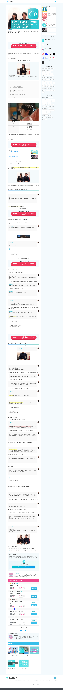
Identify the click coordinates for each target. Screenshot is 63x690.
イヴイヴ (44, 104)
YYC (53, 99)
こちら (9, 550)
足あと (44, 90)
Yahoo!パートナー (48, 99)
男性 (43, 86)
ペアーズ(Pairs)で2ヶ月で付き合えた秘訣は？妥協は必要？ (18, 94)
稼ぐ (54, 86)
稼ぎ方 (51, 86)
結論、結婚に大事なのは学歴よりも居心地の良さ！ (16, 95)
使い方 (52, 77)
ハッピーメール (45, 110)
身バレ (47, 90)
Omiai (47, 97)
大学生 (54, 79)
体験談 (48, 77)
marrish (44, 97)
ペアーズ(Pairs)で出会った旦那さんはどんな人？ (16, 90)
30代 (46, 68)
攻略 (46, 84)
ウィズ (48, 104)
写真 (43, 79)
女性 (43, 81)
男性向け (47, 86)
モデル (53, 75)
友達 (50, 79)
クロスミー (52, 104)
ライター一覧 (9, 684)
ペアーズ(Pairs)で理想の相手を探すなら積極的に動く (17, 87)
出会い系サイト (50, 117)
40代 (49, 68)
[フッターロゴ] (11, 677)
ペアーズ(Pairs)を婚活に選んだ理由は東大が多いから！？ (17, 86)
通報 (53, 90)
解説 (48, 88)
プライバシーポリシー (36, 684)
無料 (52, 84)
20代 (43, 68)
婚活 (50, 81)
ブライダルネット (51, 110)
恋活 (43, 84)
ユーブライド (45, 117)
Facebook (44, 70)
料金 (49, 84)
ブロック (44, 75)
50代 (52, 68)
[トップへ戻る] (55, 678)
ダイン (49, 108)
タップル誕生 (45, 108)
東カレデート (45, 119)
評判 (51, 88)
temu (48, 70)
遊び (43, 92)
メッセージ (48, 75)
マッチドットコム (45, 113)
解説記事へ (34, 602)
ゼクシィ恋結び (45, 106)
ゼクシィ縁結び (51, 106)
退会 (50, 90)
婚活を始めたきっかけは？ (13, 91)
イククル (49, 102)
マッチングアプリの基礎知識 (47, 115)
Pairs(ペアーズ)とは (12, 97)
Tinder (44, 99)
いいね (51, 70)
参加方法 (47, 79)
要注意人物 (44, 88)
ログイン (44, 77)
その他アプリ (45, 102)
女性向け (47, 81)
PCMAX (51, 97)
